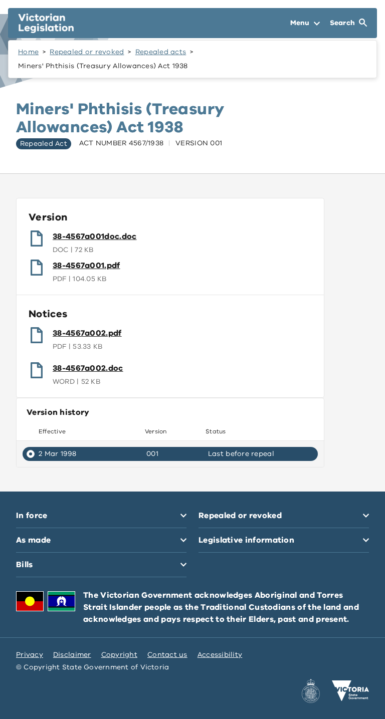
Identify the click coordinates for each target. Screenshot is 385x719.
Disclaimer (72, 654)
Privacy (29, 654)
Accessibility (220, 654)
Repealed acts (160, 52)
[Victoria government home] (350, 690)
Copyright (119, 654)
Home (28, 52)
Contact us (167, 654)
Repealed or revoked (87, 52)
